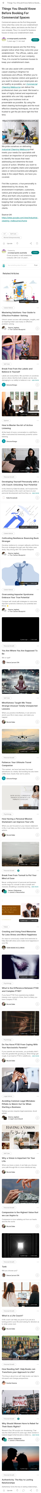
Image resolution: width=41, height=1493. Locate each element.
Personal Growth (9, 477)
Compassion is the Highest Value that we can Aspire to (20, 1214)
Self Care (13, 234)
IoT (5, 234)
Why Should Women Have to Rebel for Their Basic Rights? (20, 1425)
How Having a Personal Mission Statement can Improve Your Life (18, 820)
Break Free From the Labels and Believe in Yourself (17, 370)
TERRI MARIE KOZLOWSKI (15, 948)
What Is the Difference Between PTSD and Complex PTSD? (20, 989)
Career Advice (8, 308)
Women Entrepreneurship (12, 237)
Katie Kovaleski (11, 498)
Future (6, 927)
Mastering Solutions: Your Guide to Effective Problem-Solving (18, 314)
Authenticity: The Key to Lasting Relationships (17, 1481)
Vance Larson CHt (12, 662)
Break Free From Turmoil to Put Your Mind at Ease (19, 877)
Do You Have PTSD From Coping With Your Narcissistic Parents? (20, 1046)
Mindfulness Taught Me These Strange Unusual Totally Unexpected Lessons (20, 706)
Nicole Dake (10, 722)
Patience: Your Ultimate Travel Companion (16, 764)
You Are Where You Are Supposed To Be (20, 652)
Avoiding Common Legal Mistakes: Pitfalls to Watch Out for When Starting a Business (18, 1104)
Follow (35, 40)
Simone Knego (11, 385)
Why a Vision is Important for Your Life (18, 1159)
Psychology (7, 814)
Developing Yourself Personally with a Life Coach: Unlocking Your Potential (20, 483)
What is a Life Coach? (12, 1316)
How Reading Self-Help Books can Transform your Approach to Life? (18, 1370)
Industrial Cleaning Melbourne (16, 149)
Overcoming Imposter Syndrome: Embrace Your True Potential (18, 596)
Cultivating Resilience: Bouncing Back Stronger (20, 539)
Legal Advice (8, 1096)
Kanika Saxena (11, 1383)
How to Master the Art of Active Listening (17, 426)
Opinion (6, 420)
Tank (4, 1266)
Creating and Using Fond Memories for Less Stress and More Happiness (19, 933)
